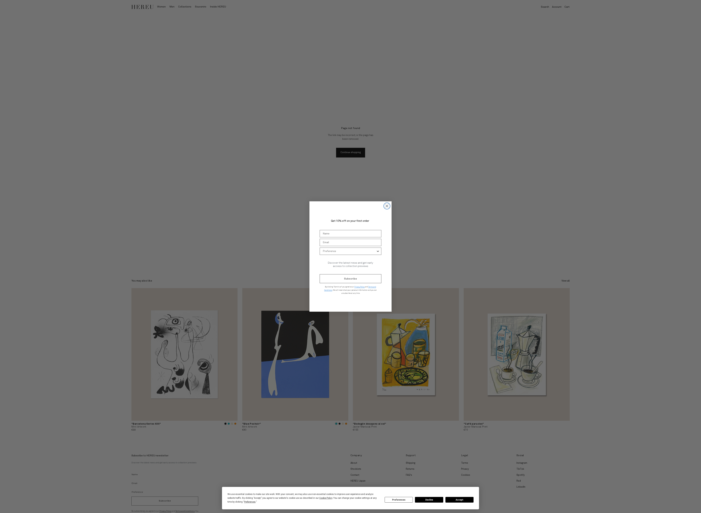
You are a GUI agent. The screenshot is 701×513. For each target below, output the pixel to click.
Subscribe (350, 279)
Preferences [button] (250, 502)
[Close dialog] (387, 206)
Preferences (398, 500)
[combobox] (349, 251)
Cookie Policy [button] (325, 498)
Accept (459, 500)
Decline (429, 500)
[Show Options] (378, 251)
